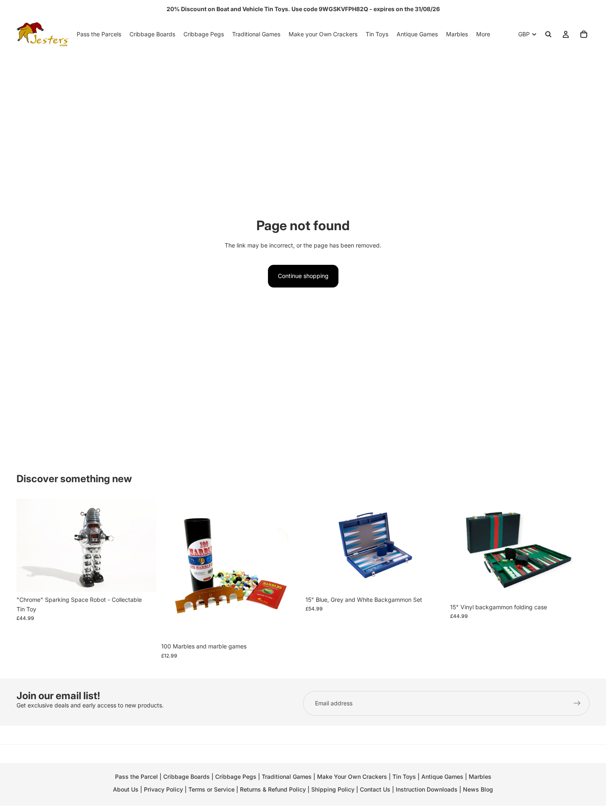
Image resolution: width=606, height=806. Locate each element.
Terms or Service (211, 789)
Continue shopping (303, 275)
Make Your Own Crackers (352, 776)
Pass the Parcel (136, 776)
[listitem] (483, 34)
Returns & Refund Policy (274, 789)
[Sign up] (577, 703)
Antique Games (442, 776)
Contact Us (375, 789)
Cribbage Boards (186, 776)
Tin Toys (404, 776)
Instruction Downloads (427, 789)
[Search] (548, 34)
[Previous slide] (28, 545)
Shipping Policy (333, 789)
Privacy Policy (163, 789)
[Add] (143, 579)
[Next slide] (144, 545)
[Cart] (584, 34)
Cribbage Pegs (235, 776)
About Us (126, 789)
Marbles (480, 776)
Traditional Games (287, 776)
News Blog (478, 789)
